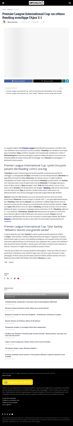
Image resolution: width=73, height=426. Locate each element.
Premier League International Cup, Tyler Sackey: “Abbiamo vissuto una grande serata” (34, 93)
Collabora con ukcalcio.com (10, 400)
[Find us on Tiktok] (14, 278)
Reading (47, 188)
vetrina (11, 262)
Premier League (28, 148)
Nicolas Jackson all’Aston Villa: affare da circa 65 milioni (27, 308)
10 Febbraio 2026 (25, 22)
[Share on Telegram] (67, 81)
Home (4, 9)
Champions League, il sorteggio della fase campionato (25, 327)
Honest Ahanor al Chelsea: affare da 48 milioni (22, 321)
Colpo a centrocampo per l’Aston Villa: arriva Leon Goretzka (27, 342)
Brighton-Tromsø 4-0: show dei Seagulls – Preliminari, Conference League (33, 314)
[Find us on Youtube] (18, 278)
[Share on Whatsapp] (63, 81)
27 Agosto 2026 (10, 317)
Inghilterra (10, 9)
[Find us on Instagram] (11, 278)
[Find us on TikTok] (9, 414)
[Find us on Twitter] (8, 278)
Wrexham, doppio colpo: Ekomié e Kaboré (20, 348)
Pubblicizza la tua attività (9, 402)
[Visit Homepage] (36, 3)
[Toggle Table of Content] (60, 88)
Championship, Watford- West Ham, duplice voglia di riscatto (26, 294)
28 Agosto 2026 (10, 297)
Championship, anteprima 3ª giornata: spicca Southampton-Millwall (31, 302)
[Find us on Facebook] (4, 278)
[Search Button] (70, 3)
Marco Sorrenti (12, 22)
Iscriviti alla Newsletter (9, 398)
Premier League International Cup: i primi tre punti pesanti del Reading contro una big (34, 91)
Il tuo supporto (6, 404)
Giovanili (16, 9)
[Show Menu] (3, 3)
